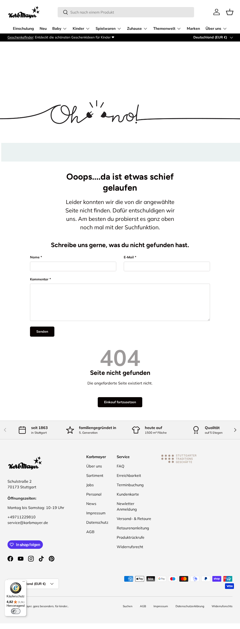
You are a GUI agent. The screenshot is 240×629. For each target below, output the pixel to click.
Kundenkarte (128, 494)
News (91, 503)
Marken (193, 28)
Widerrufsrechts (222, 606)
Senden (42, 331)
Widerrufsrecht (130, 546)
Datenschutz (97, 522)
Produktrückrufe (130, 537)
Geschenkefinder (20, 37)
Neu (43, 28)
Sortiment (94, 475)
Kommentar (39, 279)
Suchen (127, 606)
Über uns (94, 466)
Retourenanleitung (133, 528)
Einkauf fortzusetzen (120, 402)
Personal (93, 494)
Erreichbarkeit (129, 475)
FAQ (120, 466)
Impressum (95, 513)
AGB (90, 531)
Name (35, 257)
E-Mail (129, 257)
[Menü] (23, 582)
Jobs (90, 484)
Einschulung (23, 28)
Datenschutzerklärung (190, 606)
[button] (230, 12)
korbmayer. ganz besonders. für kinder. (43, 606)
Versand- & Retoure (134, 518)
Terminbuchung (130, 484)
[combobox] (126, 12)
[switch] (15, 611)
